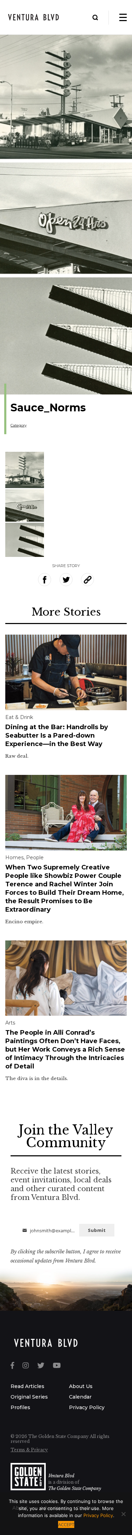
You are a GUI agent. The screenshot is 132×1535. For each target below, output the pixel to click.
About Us (81, 1386)
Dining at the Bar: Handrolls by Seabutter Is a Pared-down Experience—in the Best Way (56, 735)
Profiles (20, 1407)
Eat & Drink (19, 717)
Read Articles (27, 1386)
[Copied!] (87, 579)
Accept (66, 1524)
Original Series (29, 1397)
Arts (10, 1023)
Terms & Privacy (29, 1449)
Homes (14, 857)
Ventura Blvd (61, 1475)
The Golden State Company (74, 1488)
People (35, 857)
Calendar (80, 1397)
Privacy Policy (87, 1407)
